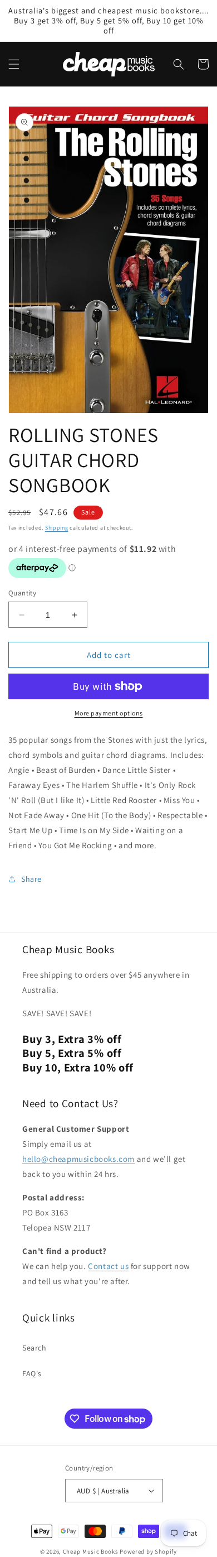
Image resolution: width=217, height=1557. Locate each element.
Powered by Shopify (148, 1551)
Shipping (56, 527)
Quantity (22, 593)
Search (34, 1348)
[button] (14, 64)
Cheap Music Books (91, 1551)
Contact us (108, 1266)
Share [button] (31, 879)
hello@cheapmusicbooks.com (78, 1159)
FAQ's (32, 1373)
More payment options (109, 713)
